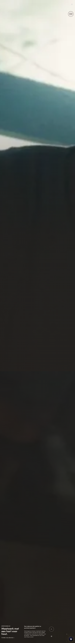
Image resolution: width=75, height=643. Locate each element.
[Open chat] (71, 639)
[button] (51, 629)
